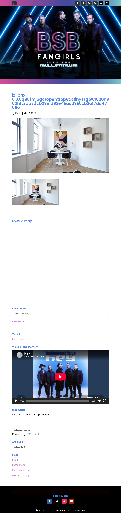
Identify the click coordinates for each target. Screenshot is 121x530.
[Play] (16, 400)
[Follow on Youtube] (101, 3)
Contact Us (79, 510)
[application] (60, 377)
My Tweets (18, 338)
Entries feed (19, 464)
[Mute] (99, 400)
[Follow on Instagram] (89, 3)
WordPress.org (20, 475)
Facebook (18, 321)
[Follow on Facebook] (77, 3)
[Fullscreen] (104, 400)
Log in (15, 459)
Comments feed (21, 470)
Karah (18, 113)
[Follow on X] (107, 3)
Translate (37, 434)
